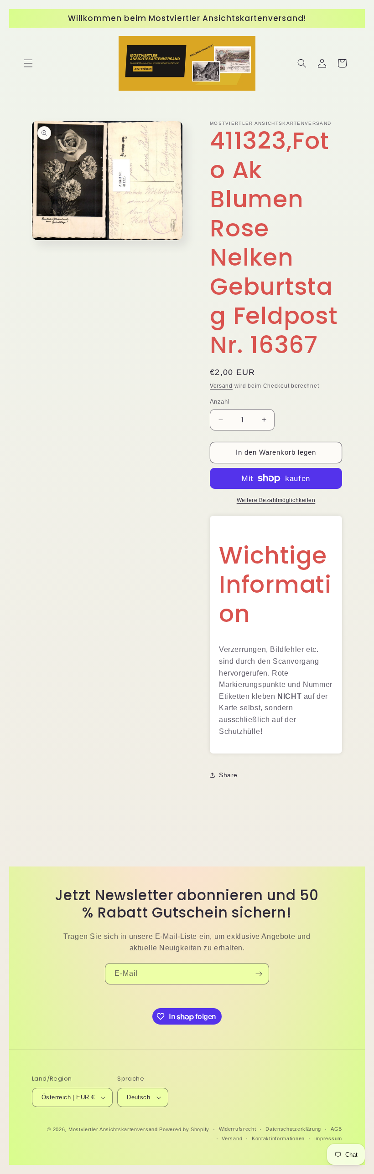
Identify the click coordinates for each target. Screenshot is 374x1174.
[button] (28, 63)
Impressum (328, 1138)
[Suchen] (302, 63)
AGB (336, 1129)
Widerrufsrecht (237, 1129)
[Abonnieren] (259, 973)
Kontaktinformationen (278, 1138)
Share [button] (228, 775)
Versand (221, 386)
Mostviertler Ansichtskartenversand (113, 1129)
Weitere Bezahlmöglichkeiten (276, 500)
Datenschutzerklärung (293, 1129)
